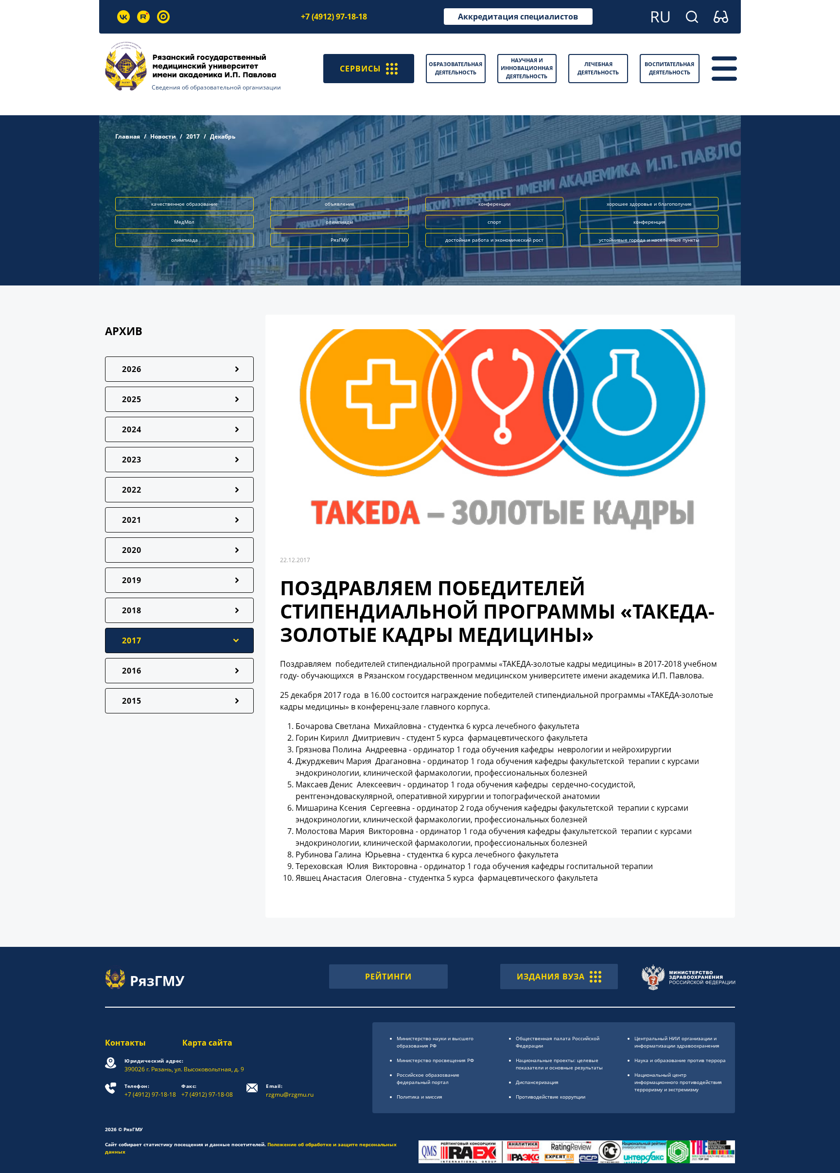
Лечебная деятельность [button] (598, 68)
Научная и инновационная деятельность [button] (527, 68)
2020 (131, 550)
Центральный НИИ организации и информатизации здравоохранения (676, 1042)
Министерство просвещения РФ (435, 1060)
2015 (131, 700)
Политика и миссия (419, 1096)
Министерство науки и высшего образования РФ (435, 1042)
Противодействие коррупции (550, 1096)
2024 (131, 429)
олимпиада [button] (184, 239)
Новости (163, 136)
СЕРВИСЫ (360, 68)
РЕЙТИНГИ (388, 976)
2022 (131, 489)
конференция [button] (649, 221)
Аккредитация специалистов (518, 16)
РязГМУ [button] (340, 239)
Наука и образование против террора (680, 1060)
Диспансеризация (537, 1082)
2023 (131, 459)
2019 (131, 580)
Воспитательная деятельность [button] (669, 68)
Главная (127, 136)
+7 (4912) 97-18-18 (334, 16)
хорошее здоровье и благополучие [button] (649, 203)
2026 (131, 369)
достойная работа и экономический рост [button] (494, 239)
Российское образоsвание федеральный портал (428, 1078)
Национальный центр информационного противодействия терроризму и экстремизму (678, 1082)
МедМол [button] (184, 221)
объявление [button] (339, 203)
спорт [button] (494, 221)
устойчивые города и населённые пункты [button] (649, 239)
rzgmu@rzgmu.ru (290, 1091)
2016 (131, 670)
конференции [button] (494, 203)
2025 (131, 399)
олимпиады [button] (339, 221)
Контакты (125, 1042)
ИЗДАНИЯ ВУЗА (551, 976)
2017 (193, 136)
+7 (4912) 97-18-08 (207, 1091)
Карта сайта (207, 1042)
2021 (131, 520)
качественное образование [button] (184, 203)
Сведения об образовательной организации (216, 87)
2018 (131, 610)
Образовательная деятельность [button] (455, 68)
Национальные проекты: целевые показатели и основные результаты (559, 1064)
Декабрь (222, 136)
